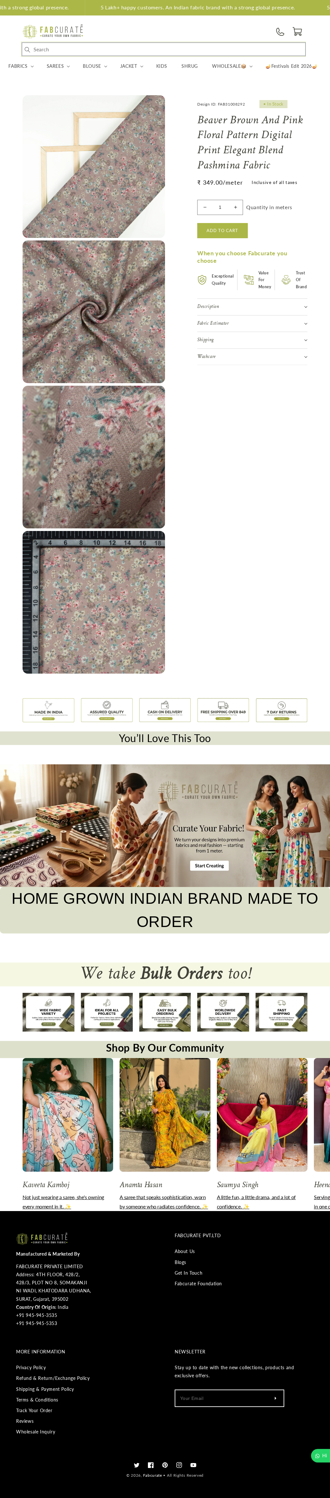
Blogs (180, 1262)
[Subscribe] (275, 1398)
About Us (185, 1251)
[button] (298, 32)
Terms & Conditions (37, 1399)
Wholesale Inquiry (35, 1431)
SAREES (55, 66)
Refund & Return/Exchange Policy (53, 1378)
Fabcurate (152, 1475)
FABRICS (17, 66)
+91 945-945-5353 (36, 1323)
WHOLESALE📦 (229, 66)
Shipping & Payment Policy (45, 1389)
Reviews (25, 1421)
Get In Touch (188, 1273)
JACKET (128, 66)
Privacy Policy (31, 1367)
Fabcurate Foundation (198, 1283)
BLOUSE (92, 66)
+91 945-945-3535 (36, 1315)
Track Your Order (34, 1410)
